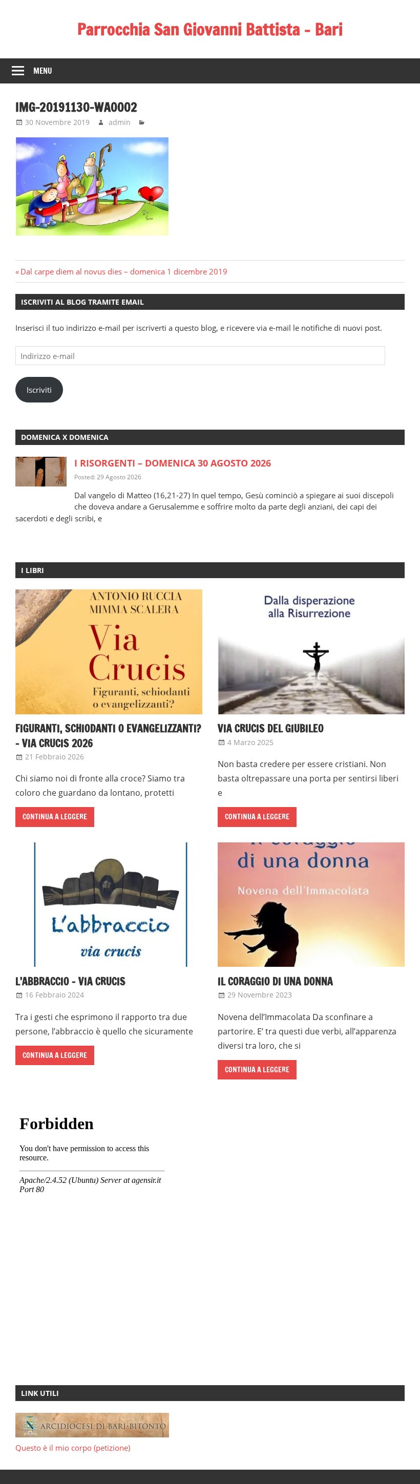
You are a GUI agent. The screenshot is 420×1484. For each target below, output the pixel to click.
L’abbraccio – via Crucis (70, 981)
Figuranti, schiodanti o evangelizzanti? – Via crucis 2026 (108, 735)
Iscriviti (39, 390)
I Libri (32, 570)
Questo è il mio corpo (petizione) (72, 1448)
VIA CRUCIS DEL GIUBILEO (271, 728)
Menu (42, 71)
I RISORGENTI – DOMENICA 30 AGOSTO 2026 (172, 463)
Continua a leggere (55, 817)
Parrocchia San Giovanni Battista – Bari (210, 29)
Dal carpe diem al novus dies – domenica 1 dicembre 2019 (123, 271)
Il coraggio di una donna (275, 981)
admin (120, 122)
